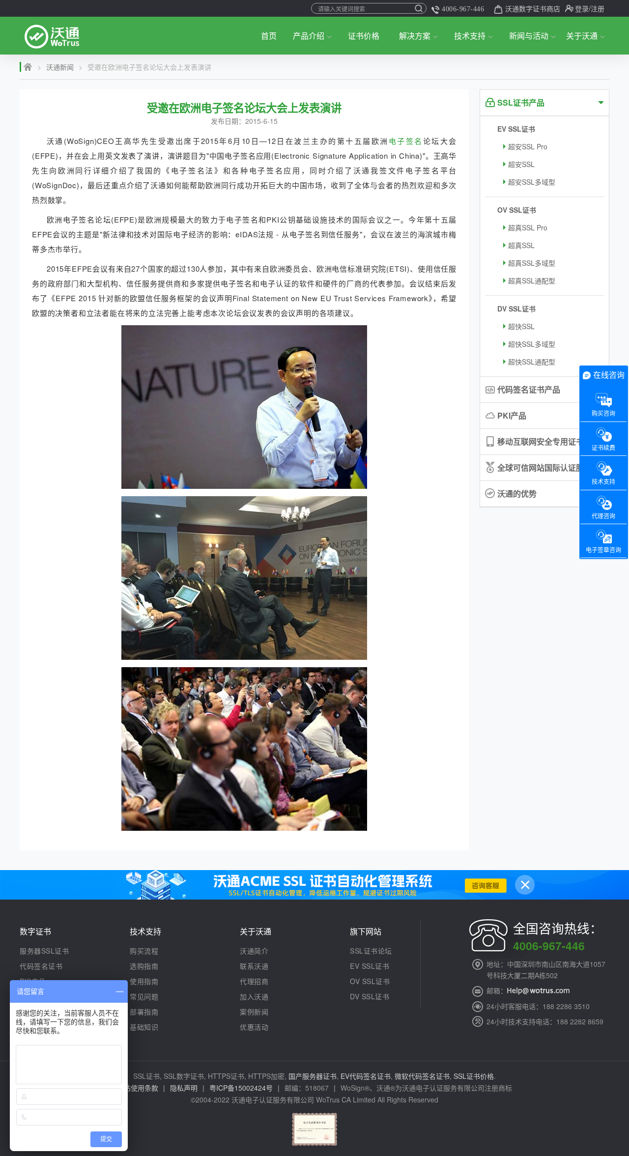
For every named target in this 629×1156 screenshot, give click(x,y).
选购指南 (144, 966)
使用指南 (144, 981)
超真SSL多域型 (531, 263)
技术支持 (470, 35)
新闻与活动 (528, 35)
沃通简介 (254, 951)
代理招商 (254, 981)
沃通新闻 (60, 67)
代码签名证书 (41, 966)
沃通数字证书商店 (532, 8)
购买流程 (144, 951)
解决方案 (414, 35)
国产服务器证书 (312, 1076)
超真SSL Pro (527, 227)
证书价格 (363, 35)
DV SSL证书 (516, 308)
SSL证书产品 (520, 102)
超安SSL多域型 (531, 182)
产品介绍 (308, 35)
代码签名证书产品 (528, 389)
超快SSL (521, 326)
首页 (269, 35)
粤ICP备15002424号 (241, 1088)
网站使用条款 (137, 1088)
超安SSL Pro (527, 146)
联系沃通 (254, 966)
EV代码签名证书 (366, 1076)
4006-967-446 (463, 9)
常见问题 (144, 996)
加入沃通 (254, 996)
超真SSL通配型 (531, 280)
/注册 (596, 8)
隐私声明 (184, 1088)
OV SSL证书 (516, 210)
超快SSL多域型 (531, 344)
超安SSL (521, 164)
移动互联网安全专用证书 (540, 441)
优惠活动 (254, 1027)
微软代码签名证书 (422, 1076)
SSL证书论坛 (371, 951)
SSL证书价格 (474, 1076)
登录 (582, 8)
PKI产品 (511, 415)
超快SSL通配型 (531, 362)
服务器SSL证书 (44, 951)
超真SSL (521, 245)
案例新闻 (254, 1011)
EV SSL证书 (516, 129)
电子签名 (406, 141)
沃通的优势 (517, 493)
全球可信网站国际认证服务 (544, 467)
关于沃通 (582, 35)
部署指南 (144, 1011)
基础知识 (144, 1027)
